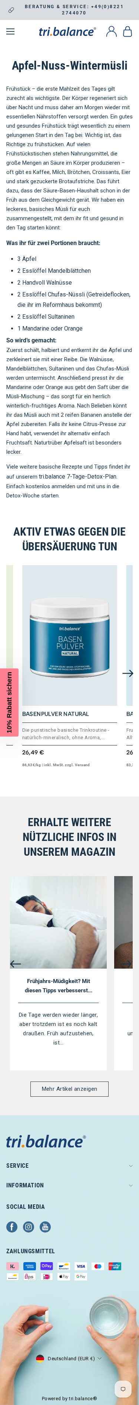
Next (127, 673)
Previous (15, 964)
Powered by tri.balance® (69, 1398)
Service (17, 1165)
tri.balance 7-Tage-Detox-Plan (77, 476)
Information (25, 1185)
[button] (9, 702)
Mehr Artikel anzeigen (69, 1089)
